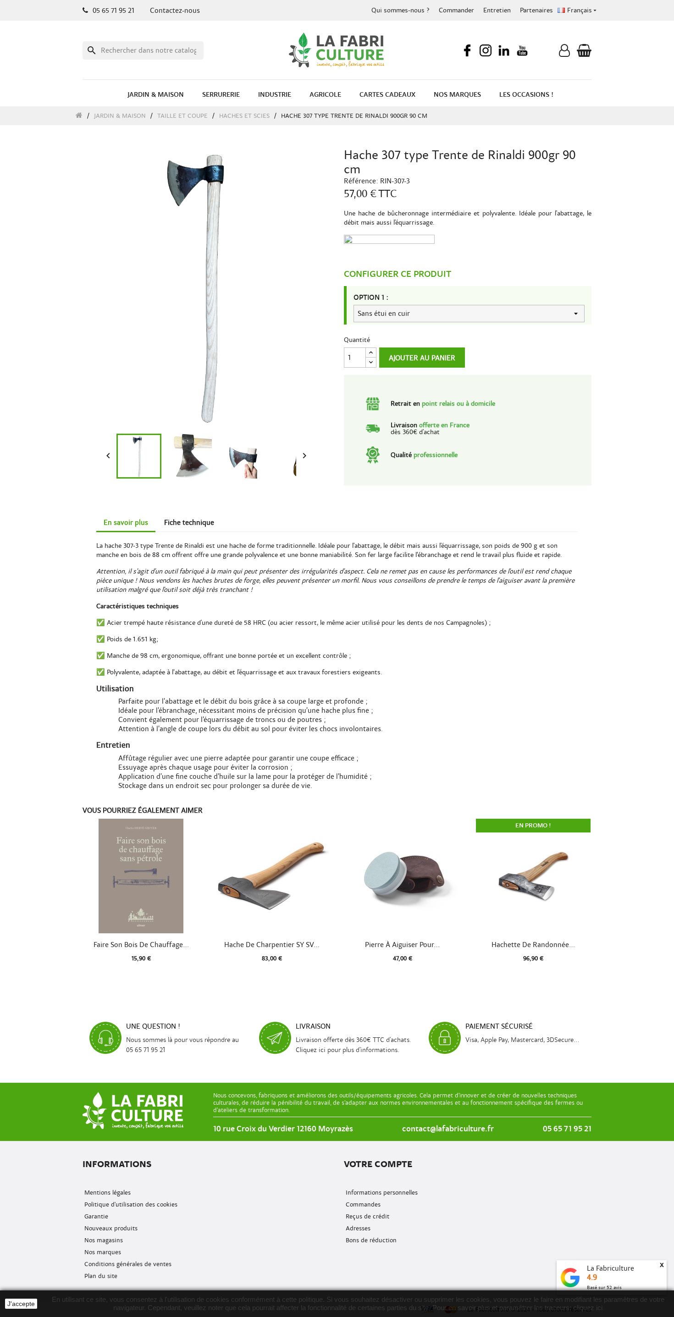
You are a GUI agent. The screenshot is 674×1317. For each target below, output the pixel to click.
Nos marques (457, 94)
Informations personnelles (381, 1192)
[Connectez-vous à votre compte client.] (564, 52)
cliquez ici (587, 1307)
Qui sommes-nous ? (400, 10)
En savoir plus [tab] (126, 522)
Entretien (497, 10)
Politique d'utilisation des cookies (130, 1204)
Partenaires (536, 10)
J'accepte (21, 1303)
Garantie (95, 1216)
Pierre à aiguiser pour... (402, 944)
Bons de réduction (370, 1240)
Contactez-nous (175, 10)
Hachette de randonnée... (533, 944)
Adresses (357, 1228)
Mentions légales (107, 1192)
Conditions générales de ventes (127, 1264)
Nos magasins (103, 1240)
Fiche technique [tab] (189, 522)
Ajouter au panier (422, 358)
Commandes (362, 1204)
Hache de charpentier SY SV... (272, 944)
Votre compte (378, 1164)
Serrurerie (221, 94)
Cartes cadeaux (387, 94)
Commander (456, 10)
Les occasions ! (526, 94)
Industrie (274, 94)
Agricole (325, 94)
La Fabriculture (610, 1268)
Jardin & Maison (155, 94)
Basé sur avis (604, 1287)
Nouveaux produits (110, 1228)
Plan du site (100, 1276)
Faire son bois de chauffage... (141, 944)
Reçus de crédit (366, 1216)
